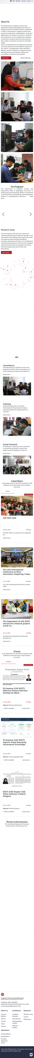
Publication (27, 1019)
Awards (3, 1021)
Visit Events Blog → (28, 665)
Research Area (28, 1014)
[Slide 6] (23, 16)
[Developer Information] (33, 1057)
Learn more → (6, 252)
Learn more (13, 220)
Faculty (26, 1017)
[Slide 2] (11, 16)
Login (29, 1)
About (3, 1024)
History (3, 1019)
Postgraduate (5, 1036)
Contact (23, 1)
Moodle (18, 1)
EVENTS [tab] (8, 661)
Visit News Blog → (28, 494)
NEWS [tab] (8, 491)
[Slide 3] (14, 16)
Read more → (6, 58)
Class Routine (16, 1019)
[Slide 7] (25, 16)
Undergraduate (6, 1034)
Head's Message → (26, 58)
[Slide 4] (17, 16)
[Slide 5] (20, 16)
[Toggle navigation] (3, 1)
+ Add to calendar (8, 708)
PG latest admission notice (4, 1041)
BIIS (13, 1)
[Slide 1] (8, 16)
